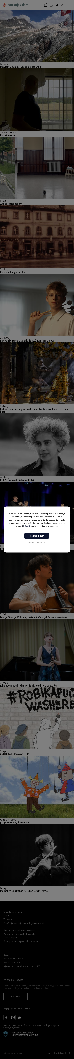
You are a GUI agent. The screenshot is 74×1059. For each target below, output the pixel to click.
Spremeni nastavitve (36, 543)
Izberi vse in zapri (36, 536)
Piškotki (26, 526)
